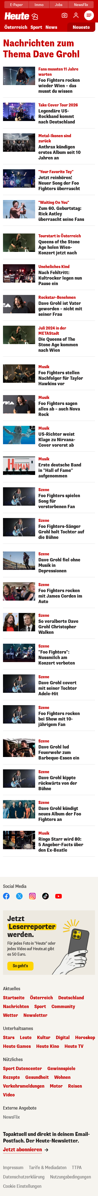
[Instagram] (32, 896)
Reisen (75, 1086)
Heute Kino (47, 1046)
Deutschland (71, 998)
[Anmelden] (76, 15)
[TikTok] (45, 896)
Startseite (13, 998)
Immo (39, 4)
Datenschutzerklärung (24, 1177)
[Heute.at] (16, 15)
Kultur (43, 1037)
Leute (26, 1037)
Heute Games (17, 1046)
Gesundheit (37, 1077)
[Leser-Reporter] (64, 15)
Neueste (81, 27)
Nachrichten (16, 1006)
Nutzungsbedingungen (70, 1177)
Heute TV (74, 1046)
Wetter (10, 1015)
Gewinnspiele (61, 1068)
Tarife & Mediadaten (47, 1167)
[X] (19, 896)
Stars (8, 1037)
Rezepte (11, 1077)
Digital (63, 1037)
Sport (36, 27)
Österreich (15, 27)
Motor (56, 1086)
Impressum (13, 1167)
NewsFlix (81, 4)
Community (63, 1006)
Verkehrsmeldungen (23, 1086)
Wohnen (62, 1077)
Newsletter (35, 1015)
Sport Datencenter (22, 1068)
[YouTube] (58, 896)
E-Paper (16, 4)
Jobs (58, 4)
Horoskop (85, 1037)
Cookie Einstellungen (22, 1186)
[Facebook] (6, 896)
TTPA (77, 1167)
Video (9, 1095)
